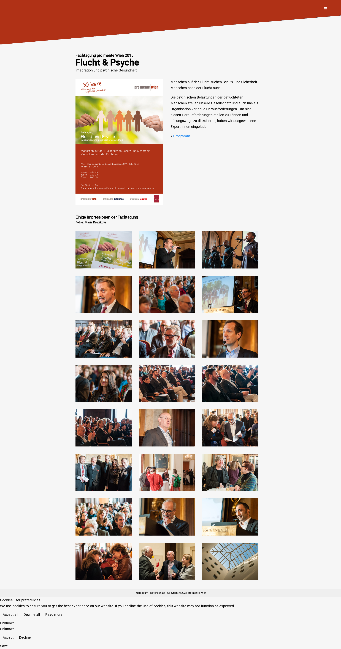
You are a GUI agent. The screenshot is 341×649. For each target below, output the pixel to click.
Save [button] (4, 646)
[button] (103, 249)
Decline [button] (25, 637)
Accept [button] (8, 637)
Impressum (141, 592)
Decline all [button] (32, 614)
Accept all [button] (10, 614)
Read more (54, 614)
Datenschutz (157, 592)
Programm (181, 136)
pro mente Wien (197, 592)
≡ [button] (326, 9)
